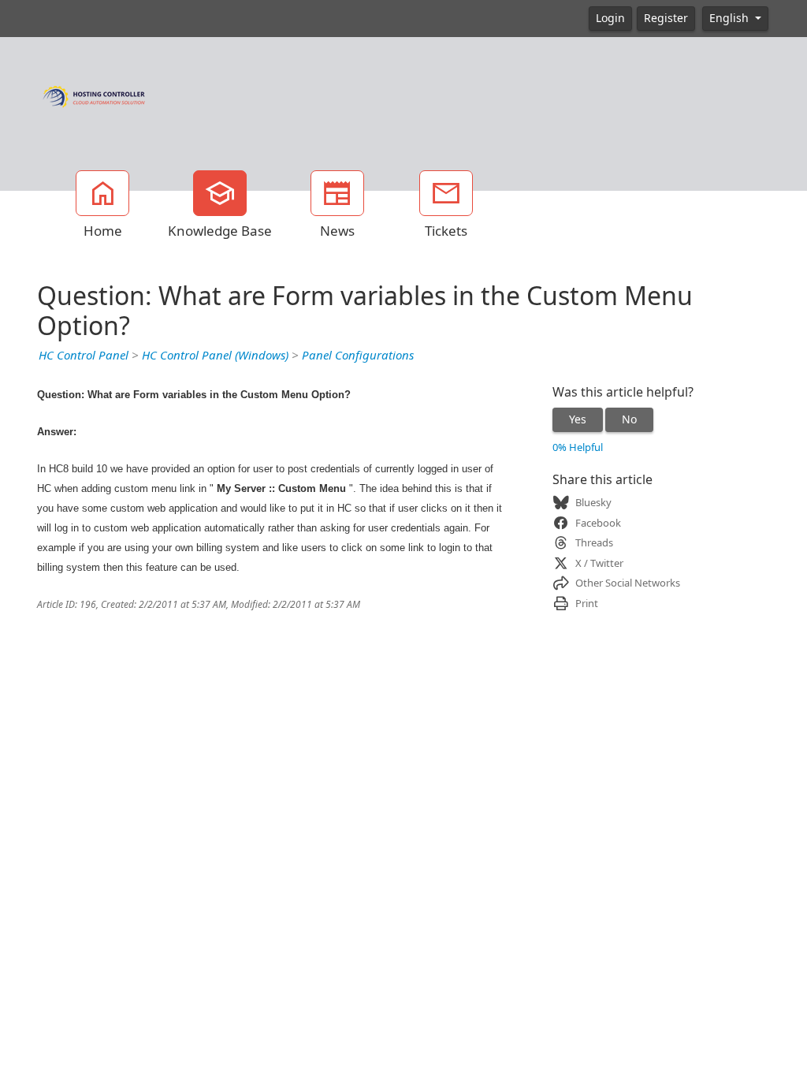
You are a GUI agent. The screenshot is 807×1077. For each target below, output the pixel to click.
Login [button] (610, 18)
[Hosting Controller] (94, 94)
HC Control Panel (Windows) (215, 355)
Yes (577, 419)
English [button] (730, 18)
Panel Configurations (358, 355)
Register (666, 18)
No (629, 419)
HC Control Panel (83, 355)
